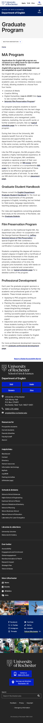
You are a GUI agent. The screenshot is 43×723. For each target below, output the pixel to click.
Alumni (4, 440)
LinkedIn (30, 628)
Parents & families (8, 433)
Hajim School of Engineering (12, 498)
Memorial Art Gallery (9, 535)
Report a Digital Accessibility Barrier (27, 359)
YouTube (30, 622)
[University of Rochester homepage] (10, 3)
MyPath (4, 470)
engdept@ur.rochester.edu (16, 413)
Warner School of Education (12, 514)
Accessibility (6, 549)
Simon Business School (10, 511)
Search (4, 692)
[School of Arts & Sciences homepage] (18, 369)
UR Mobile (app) (7, 480)
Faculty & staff (7, 437)
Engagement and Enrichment (12, 552)
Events (7, 587)
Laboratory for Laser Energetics (13, 518)
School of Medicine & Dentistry (13, 504)
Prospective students (9, 427)
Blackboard (6, 454)
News (7, 582)
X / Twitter (14, 625)
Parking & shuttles (8, 477)
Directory (5, 460)
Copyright (30, 703)
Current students (8, 430)
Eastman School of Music (11, 501)
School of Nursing (8, 508)
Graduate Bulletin (12, 216)
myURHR (5, 474)
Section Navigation (11, 42)
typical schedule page (23, 270)
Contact (4, 457)
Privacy (21, 703)
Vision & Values (7, 569)
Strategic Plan (7, 565)
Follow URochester (31, 631)
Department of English (13, 12)
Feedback (13, 703)
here (39, 96)
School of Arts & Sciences (13, 10)
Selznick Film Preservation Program (19, 101)
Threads (14, 631)
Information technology (10, 467)
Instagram (14, 628)
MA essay (27, 163)
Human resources (8, 464)
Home (4, 47)
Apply (24, 3)
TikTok (29, 625)
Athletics (8, 591)
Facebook (13, 622)
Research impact (8, 562)
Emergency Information (22, 708)
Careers (11, 390)
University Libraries (9, 531)
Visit (28, 3)
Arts (6, 595)
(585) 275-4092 (12, 409)
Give (33, 3)
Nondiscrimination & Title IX (12, 559)
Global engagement (9, 555)
